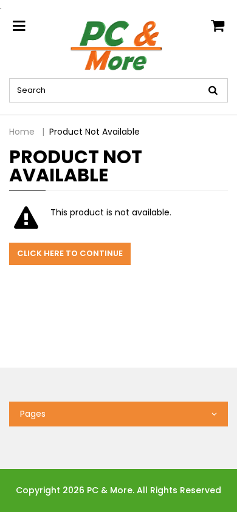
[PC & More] (119, 45)
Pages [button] (33, 414)
